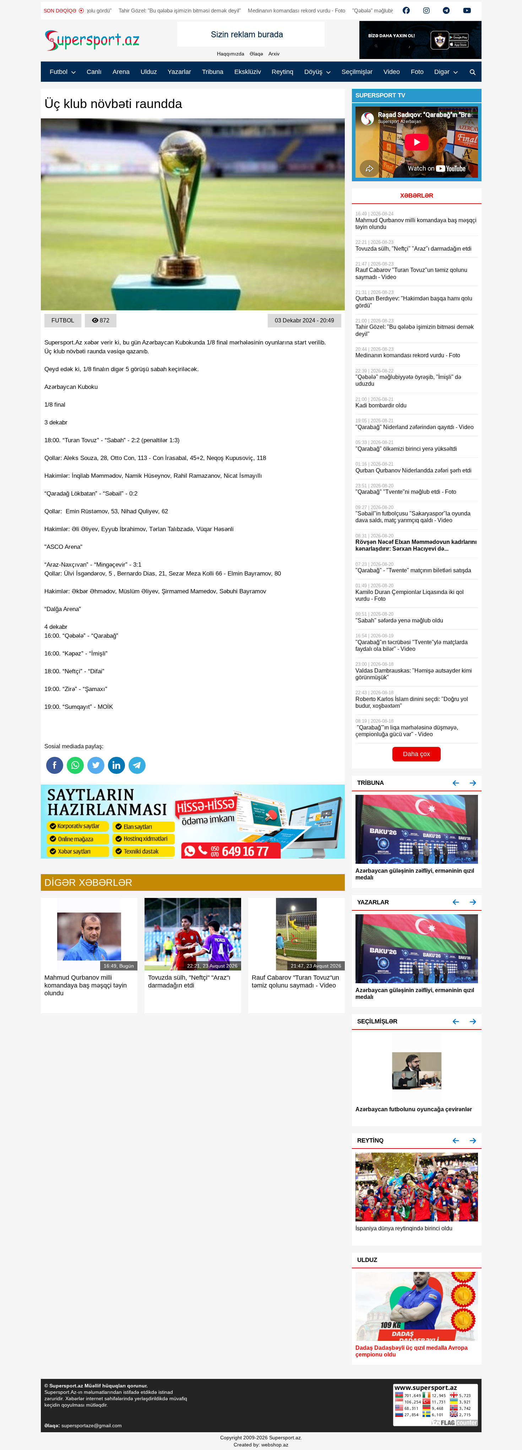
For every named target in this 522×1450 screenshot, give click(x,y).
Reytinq (282, 71)
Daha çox (416, 754)
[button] (456, 783)
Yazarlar (179, 71)
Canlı (94, 71)
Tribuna (212, 71)
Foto (417, 71)
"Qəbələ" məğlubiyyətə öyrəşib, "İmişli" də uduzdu (364, 10)
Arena (121, 71)
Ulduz (149, 71)
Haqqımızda (230, 54)
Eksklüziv (247, 71)
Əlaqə (256, 54)
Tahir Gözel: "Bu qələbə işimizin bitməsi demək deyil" (134, 10)
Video (392, 71)
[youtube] (406, 11)
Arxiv (273, 54)
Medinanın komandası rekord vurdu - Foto (251, 10)
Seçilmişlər (357, 71)
